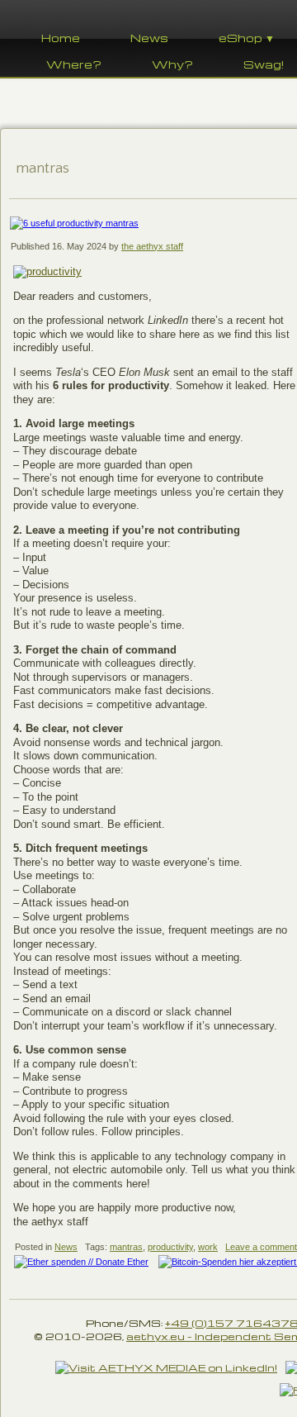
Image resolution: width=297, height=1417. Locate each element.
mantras (126, 1247)
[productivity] (47, 271)
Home (60, 38)
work (208, 1247)
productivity (170, 1247)
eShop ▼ (247, 38)
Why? (172, 64)
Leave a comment (261, 1247)
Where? (73, 64)
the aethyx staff (152, 246)
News (149, 38)
